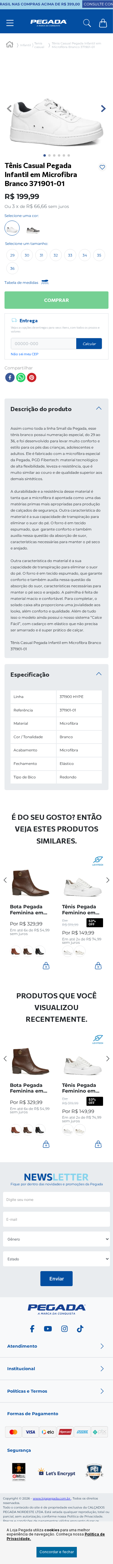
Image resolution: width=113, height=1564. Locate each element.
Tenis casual (39, 45)
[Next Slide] (107, 879)
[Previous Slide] (5, 880)
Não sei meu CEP (24, 354)
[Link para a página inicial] (10, 45)
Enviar (56, 1279)
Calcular (89, 343)
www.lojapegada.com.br (52, 1498)
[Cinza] (33, 228)
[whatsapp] (21, 378)
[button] (12, 255)
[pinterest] (31, 378)
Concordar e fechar (56, 1552)
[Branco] (12, 228)
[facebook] (10, 378)
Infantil (25, 45)
